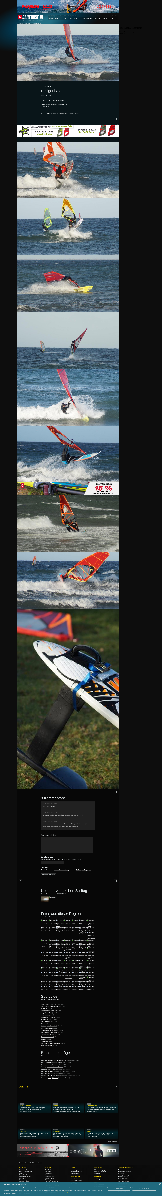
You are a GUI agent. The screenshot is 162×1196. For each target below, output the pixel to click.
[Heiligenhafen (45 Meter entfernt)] (52, 923)
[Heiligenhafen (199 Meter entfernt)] (75, 975)
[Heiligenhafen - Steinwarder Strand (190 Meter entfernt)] (83, 966)
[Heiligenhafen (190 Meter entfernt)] (75, 963)
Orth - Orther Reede (46, 1021)
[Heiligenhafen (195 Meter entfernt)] (91, 971)
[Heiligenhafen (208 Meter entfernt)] (91, 985)
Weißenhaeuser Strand (47, 1037)
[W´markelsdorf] (52, 898)
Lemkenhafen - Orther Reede (49, 1030)
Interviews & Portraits (25, 1176)
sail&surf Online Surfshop (54, 1076)
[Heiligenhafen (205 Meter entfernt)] (60, 985)
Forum (21, 1173)
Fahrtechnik (74, 18)
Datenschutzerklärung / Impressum (66, 1192)
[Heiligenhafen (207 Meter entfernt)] (75, 985)
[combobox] (160, 1184)
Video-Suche (48, 1173)
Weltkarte (77, 113)
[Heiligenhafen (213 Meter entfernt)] (91, 989)
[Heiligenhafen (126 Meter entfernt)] (52, 943)
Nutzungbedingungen (83, 870)
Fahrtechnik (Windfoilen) (25, 1171)
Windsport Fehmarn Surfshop (55, 1067)
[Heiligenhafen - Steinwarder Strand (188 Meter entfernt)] (91, 958)
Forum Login (74, 1170)
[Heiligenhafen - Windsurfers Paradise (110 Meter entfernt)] (83, 934)
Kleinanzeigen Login (76, 1171)
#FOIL (65, 15)
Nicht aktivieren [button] (144, 1189)
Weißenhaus (44, 1041)
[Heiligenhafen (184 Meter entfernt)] (91, 951)
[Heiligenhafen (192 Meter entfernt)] (45, 971)
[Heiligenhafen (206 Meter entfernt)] (68, 985)
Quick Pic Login (75, 1173)
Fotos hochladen (75, 1179)
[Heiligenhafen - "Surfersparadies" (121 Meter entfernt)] (91, 938)
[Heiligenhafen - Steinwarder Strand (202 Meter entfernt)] (83, 978)
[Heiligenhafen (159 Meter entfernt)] (60, 948)
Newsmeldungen (23, 1180)
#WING (56, 15)
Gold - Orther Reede (46, 1028)
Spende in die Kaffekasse (56, 1187)
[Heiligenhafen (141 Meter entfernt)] (68, 943)
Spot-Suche (48, 1171)
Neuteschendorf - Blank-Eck (49, 1010)
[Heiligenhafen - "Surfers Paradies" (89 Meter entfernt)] (91, 926)
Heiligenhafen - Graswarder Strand (50, 1006)
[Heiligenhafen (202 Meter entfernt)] (91, 975)
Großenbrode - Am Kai (47, 1019)
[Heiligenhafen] (45, 901)
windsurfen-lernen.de (124, 1178)
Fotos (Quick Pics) (24, 1175)
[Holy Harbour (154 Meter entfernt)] (52, 948)
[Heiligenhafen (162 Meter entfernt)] (75, 948)
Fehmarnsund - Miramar (47, 1035)
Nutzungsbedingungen (100, 1170)
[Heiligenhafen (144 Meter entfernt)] (91, 943)
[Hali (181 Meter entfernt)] (91, 946)
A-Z (113, 18)
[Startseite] (30, 19)
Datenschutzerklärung (61, 870)
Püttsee (43, 1024)
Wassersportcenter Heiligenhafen (57, 1060)
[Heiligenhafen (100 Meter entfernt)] (52, 931)
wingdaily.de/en (122, 1175)
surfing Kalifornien (53, 1078)
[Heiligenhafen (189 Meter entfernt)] (45, 963)
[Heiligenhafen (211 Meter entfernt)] (68, 989)
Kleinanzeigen (23, 1178)
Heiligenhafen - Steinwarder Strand (50, 1004)
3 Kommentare (63, 113)
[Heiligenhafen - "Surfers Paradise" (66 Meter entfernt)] (60, 926)
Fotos (26, 23)
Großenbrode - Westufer (48, 1017)
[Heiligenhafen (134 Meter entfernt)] (60, 943)
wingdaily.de (121, 1173)
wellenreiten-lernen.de (124, 1180)
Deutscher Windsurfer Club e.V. (53, 1062)
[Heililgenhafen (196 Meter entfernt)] (52, 975)
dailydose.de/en (122, 1171)
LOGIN (116, 15)
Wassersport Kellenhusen (55, 1071)
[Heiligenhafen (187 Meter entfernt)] (75, 955)
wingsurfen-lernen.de (124, 1181)
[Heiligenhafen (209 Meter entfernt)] (45, 989)
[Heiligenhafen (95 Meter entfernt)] (45, 931)
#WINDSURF (51, 15)
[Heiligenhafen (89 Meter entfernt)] (83, 923)
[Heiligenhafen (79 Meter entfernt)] (75, 923)
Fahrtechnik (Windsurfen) (26, 1170)
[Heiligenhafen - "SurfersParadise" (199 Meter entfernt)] (68, 978)
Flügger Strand (45, 1015)
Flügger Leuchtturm (46, 1013)
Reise (65, 18)
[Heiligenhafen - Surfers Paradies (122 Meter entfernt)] (45, 946)
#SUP (61, 15)
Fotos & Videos (87, 18)
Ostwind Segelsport (53, 1069)
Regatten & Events (24, 1181)
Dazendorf (44, 1008)
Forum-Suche (48, 1175)
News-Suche (48, 1170)
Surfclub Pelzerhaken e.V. (52, 1073)
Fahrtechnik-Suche (50, 1176)
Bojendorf (43, 1039)
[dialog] (81, 1189)
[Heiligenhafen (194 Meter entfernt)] (75, 971)
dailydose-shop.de (123, 1176)
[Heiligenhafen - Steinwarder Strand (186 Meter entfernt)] (68, 958)
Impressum (97, 1173)
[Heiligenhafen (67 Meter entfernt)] (68, 923)
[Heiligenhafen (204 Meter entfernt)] (45, 985)
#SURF (69, 15)
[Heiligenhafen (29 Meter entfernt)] (45, 923)
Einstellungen (97, 1179)
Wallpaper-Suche (49, 1178)
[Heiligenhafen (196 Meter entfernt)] (60, 975)
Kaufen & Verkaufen (102, 18)
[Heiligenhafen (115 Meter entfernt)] (91, 931)
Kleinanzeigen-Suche (50, 1180)
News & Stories (54, 18)
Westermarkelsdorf (46, 1045)
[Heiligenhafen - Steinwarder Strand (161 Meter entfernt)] (68, 951)
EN (112, 15)
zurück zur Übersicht (112, 1086)
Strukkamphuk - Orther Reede (49, 1026)
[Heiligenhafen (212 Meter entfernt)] (75, 989)
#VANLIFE (74, 15)
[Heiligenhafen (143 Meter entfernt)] (83, 943)
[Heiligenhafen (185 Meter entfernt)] (60, 955)
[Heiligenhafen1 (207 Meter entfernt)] (83, 985)
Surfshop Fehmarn (52, 1065)
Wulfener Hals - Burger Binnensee (50, 1043)
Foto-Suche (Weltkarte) (51, 1181)
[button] (54, 1194)
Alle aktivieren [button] (119, 1189)
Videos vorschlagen (76, 1180)
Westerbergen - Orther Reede (49, 1032)
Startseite (21, 23)
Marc (49, 113)
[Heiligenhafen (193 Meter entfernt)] (68, 971)
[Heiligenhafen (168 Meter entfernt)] (83, 948)
